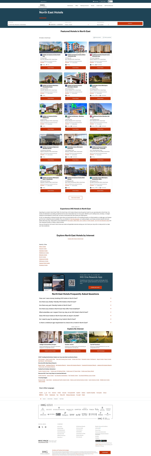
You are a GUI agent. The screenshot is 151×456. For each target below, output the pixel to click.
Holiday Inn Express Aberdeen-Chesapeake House (50, 86)
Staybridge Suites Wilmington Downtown (75, 147)
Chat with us (43, 1)
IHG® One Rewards (109, 5)
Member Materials (79, 435)
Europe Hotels (41, 380)
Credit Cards (99, 5)
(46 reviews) (99, 154)
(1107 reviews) (49, 154)
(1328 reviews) (99, 185)
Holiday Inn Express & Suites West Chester (76, 178)
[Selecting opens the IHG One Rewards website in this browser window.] (104, 418)
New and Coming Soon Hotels (63, 359)
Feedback (97, 438)
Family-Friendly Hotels (43, 371)
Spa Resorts (41, 360)
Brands (92, 5)
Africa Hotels (42, 381)
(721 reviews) (49, 123)
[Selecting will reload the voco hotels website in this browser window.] (91, 409)
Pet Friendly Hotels (73, 375)
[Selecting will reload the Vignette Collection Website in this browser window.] (69, 409)
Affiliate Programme (61, 435)
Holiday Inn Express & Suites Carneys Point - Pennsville (99, 147)
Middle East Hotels (105, 380)
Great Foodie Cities (50, 359)
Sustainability (79, 431)
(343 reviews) (74, 154)
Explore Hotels (60, 428)
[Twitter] (42, 427)
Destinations (70, 5)
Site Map (97, 436)
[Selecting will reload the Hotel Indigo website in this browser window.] (85, 409)
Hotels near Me (42, 375)
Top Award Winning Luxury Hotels (87, 375)
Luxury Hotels (50, 375)
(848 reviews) (74, 123)
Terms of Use (97, 430)
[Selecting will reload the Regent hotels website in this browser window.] (49, 409)
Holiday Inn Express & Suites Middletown (50, 117)
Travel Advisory (79, 429)
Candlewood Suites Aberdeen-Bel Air (100, 117)
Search (130, 23)
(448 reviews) (49, 185)
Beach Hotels (41, 365)
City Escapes (41, 359)
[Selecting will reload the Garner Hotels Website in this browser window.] (72, 414)
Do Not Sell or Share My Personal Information (101, 434)
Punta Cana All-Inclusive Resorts (47, 366)
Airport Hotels (100, 359)
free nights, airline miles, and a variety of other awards (81, 220)
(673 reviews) (99, 62)
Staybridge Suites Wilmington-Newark (100, 86)
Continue (105, 452)
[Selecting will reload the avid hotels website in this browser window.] (78, 414)
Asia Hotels (49, 380)
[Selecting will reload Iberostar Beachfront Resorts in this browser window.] (43, 414)
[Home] (40, 398)
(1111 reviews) (49, 62)
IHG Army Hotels (79, 428)
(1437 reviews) (50, 93)
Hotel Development (61, 431)
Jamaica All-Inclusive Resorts (104, 365)
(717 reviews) (99, 123)
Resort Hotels (107, 359)
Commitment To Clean (80, 433)
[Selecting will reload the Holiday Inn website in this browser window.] (65, 414)
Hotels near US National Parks (58, 371)
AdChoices (97, 428)
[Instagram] (45, 427)
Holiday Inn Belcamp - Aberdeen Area (75, 117)
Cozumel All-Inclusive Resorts (89, 365)
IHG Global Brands (61, 430)
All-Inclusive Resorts (61, 365)
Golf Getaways (48, 360)
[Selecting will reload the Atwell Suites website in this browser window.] (84, 414)
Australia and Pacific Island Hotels (61, 380)
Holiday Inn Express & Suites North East (51, 55)
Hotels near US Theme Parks (73, 371)
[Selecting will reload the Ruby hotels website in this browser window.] (97, 409)
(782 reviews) (99, 93)
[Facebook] (39, 427)
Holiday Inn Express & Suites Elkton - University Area (76, 55)
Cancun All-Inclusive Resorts (74, 365)
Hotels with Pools (76, 359)
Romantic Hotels (86, 359)
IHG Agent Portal (60, 433)
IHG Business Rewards (80, 426)
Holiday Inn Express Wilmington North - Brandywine (51, 178)
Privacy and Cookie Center (100, 431)
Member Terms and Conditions (101, 426)
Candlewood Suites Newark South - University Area (101, 55)
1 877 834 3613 (52, 441)
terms (93, 452)
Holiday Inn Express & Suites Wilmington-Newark (74, 86)
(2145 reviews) (74, 93)
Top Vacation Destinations (61, 375)
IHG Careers (59, 426)
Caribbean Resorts (50, 365)
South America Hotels (94, 380)
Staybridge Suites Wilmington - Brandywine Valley (100, 178)
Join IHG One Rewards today (102, 220)
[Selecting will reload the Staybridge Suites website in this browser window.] (93, 414)
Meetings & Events (84, 5)
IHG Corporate (79, 436)
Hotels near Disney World (87, 371)
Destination (10, 22)
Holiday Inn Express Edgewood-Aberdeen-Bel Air (51, 147)
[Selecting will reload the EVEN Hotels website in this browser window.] (51, 414)
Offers (76, 5)
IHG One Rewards (74, 219)
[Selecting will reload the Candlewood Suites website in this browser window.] (107, 414)
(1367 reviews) (74, 185)
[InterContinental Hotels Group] (42, 5)
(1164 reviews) (74, 62)
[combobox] (28, 24)
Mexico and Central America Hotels (79, 380)
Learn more (98, 444)
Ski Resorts (93, 359)
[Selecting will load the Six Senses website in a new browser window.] (42, 409)
